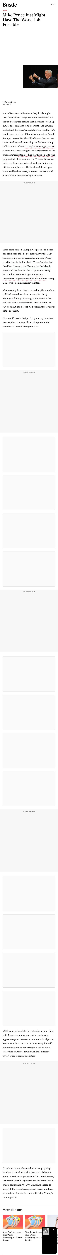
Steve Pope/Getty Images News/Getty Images (57, 76)
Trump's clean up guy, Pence (39, 146)
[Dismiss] (54, 1229)
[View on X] (29, 349)
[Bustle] (10, 4)
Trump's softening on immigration (20, 298)
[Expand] (45, 1229)
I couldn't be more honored (17, 1168)
